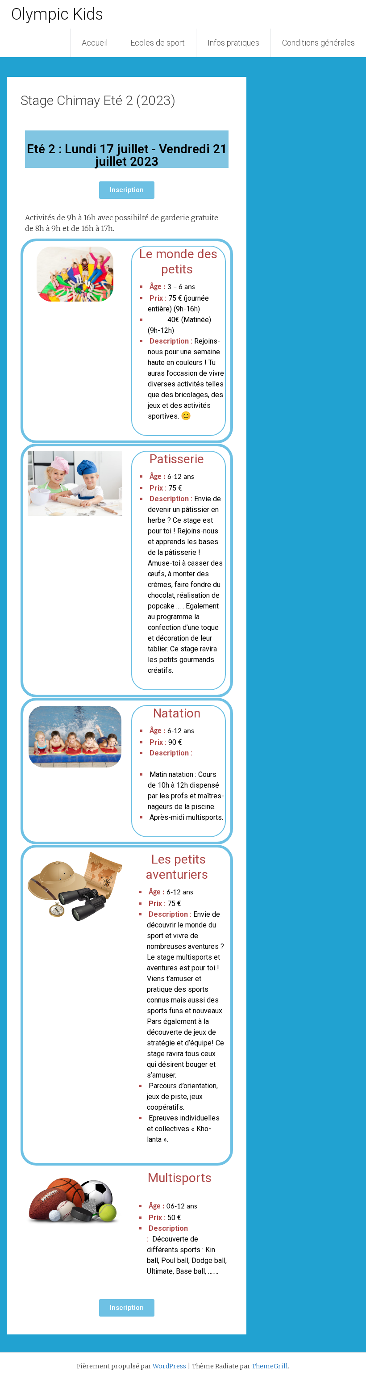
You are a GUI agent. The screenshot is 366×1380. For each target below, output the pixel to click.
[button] (126, 190)
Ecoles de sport (157, 42)
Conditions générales (318, 42)
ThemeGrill (270, 1366)
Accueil (95, 42)
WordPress (169, 1366)
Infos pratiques (233, 42)
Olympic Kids (57, 14)
